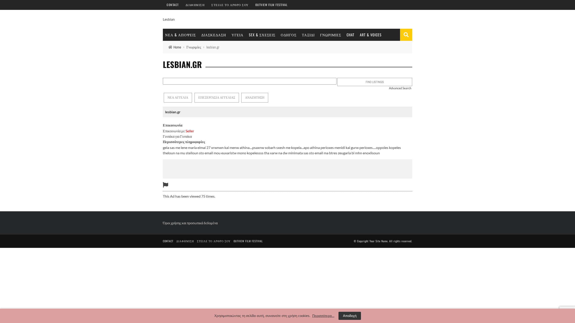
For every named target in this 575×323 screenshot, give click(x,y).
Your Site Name (378, 241)
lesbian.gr (173, 112)
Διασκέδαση (213, 34)
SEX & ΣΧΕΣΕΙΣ (262, 34)
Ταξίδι (308, 34)
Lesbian (169, 19)
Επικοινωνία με (178, 131)
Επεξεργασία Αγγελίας (216, 98)
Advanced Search (400, 88)
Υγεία (237, 34)
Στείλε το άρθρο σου (230, 4)
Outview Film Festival (271, 4)
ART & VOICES (371, 34)
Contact (173, 4)
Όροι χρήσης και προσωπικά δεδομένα (190, 223)
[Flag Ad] (165, 184)
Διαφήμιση (195, 4)
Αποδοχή (349, 316)
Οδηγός (288, 34)
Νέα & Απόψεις (180, 34)
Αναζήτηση (254, 98)
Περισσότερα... (323, 316)
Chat (350, 34)
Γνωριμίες (330, 34)
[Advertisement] (287, 168)
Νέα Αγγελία (178, 98)
